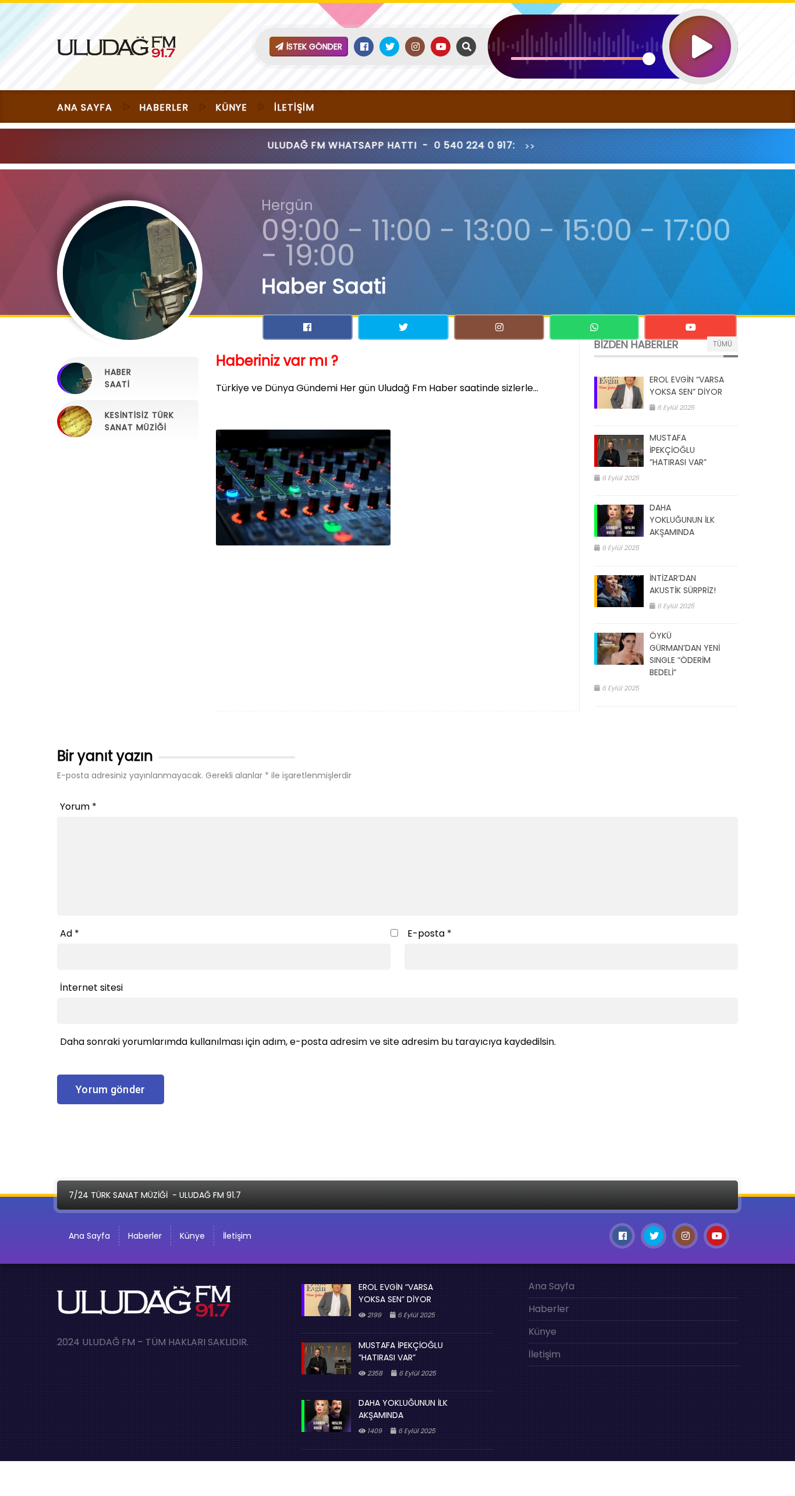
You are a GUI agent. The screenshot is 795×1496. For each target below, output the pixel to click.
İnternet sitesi (91, 987)
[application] (613, 26)
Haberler (164, 107)
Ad (69, 933)
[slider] (580, 58)
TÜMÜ (722, 344)
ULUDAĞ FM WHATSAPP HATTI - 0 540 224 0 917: (333, 145)
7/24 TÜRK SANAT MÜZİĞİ (118, 1195)
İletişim (294, 107)
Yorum (78, 806)
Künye (231, 107)
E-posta (429, 933)
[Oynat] (700, 31)
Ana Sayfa (84, 107)
